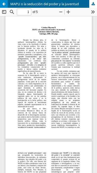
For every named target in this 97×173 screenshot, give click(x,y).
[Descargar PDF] (93, 4)
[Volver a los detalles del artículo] (4, 4)
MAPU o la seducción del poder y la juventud (44, 4)
